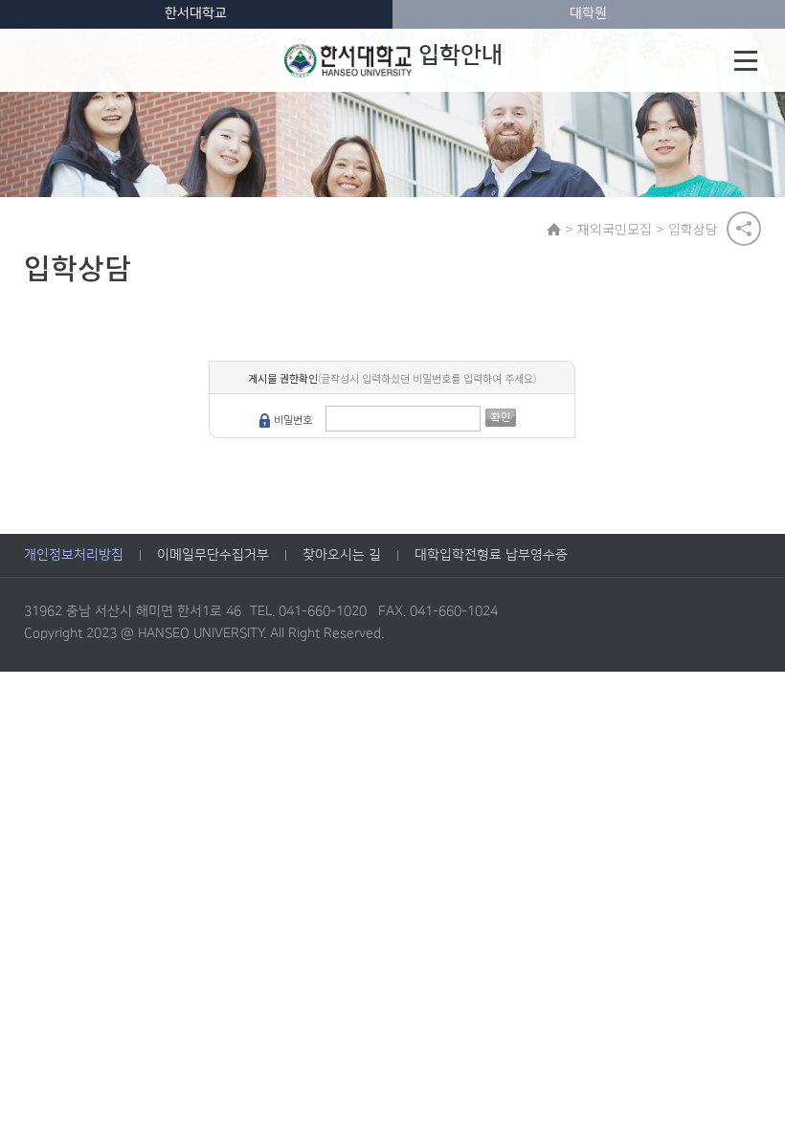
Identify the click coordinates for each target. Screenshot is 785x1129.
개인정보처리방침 (73, 555)
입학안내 (460, 55)
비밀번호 (293, 419)
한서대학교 (196, 13)
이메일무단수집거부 (213, 555)
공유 (744, 228)
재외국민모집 (614, 228)
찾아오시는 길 (342, 555)
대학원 (588, 13)
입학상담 (693, 228)
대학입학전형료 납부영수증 (491, 555)
